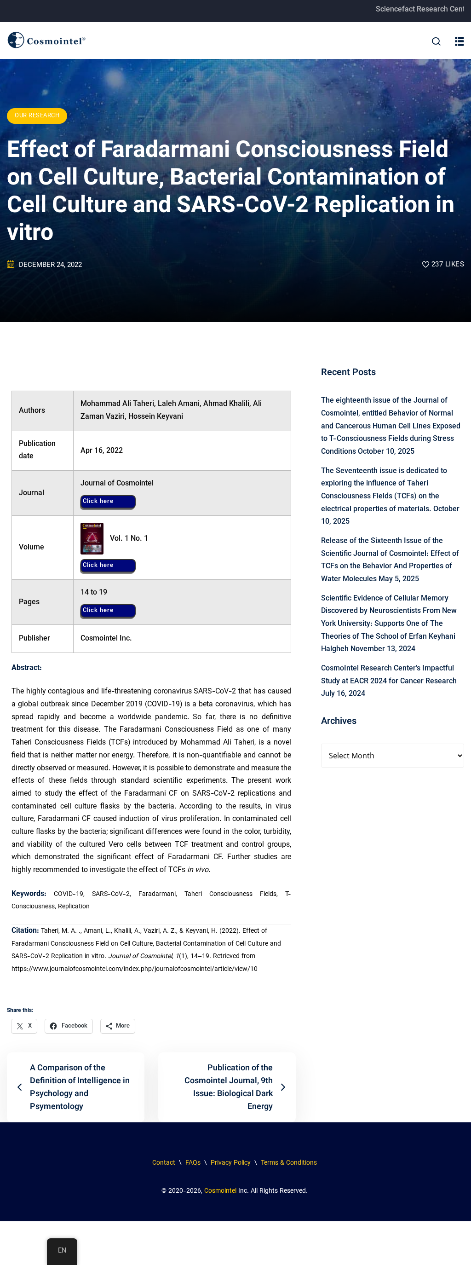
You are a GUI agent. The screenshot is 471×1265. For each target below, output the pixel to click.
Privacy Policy (231, 1163)
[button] (459, 42)
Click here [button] (98, 501)
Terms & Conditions (290, 1163)
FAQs (192, 1163)
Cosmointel (220, 1191)
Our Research (37, 116)
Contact (163, 1163)
